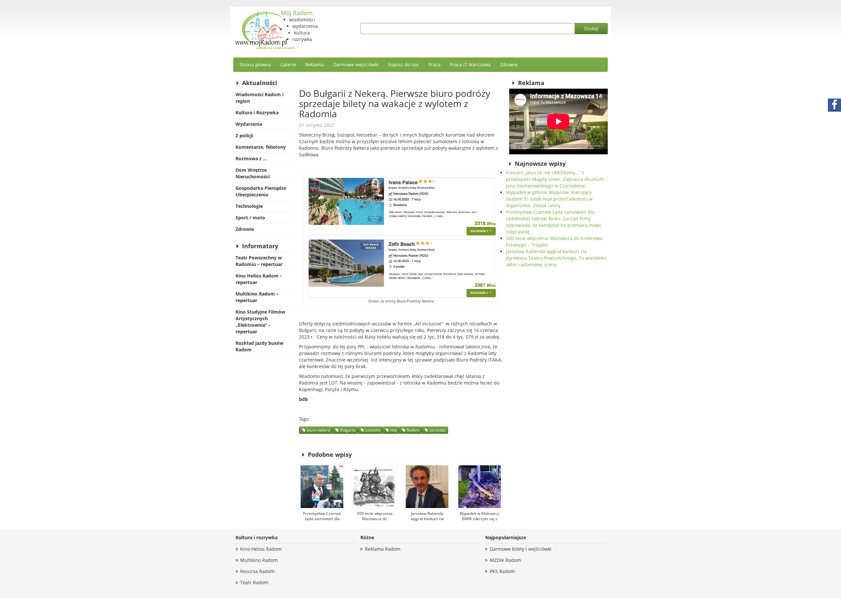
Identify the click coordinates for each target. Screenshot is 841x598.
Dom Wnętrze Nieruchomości (253, 173)
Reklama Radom (382, 549)
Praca (434, 64)
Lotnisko (372, 430)
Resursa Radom (257, 571)
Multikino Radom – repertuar (257, 297)
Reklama (314, 64)
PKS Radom (502, 571)
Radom (413, 430)
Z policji (244, 135)
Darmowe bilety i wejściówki (521, 549)
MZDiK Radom (505, 560)
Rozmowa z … (251, 158)
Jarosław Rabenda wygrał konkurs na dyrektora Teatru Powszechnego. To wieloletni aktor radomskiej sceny (556, 258)
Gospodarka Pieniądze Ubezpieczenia (261, 191)
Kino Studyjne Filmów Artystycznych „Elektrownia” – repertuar (260, 322)
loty (393, 430)
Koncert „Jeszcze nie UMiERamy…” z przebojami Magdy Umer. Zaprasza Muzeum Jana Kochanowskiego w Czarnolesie (555, 179)
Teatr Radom (254, 582)
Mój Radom (297, 13)
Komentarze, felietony (261, 147)
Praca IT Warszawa (470, 64)
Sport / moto (250, 217)
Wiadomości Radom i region (260, 97)
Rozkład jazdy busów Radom (260, 346)
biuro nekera (318, 430)
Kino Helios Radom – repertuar (259, 279)
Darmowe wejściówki (356, 64)
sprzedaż (437, 430)
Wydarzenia (249, 124)
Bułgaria (347, 430)
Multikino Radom (259, 560)
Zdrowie (509, 64)
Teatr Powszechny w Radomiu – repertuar (259, 261)
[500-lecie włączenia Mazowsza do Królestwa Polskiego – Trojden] (374, 486)
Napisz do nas (403, 64)
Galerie (288, 64)
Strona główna (255, 64)
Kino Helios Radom (261, 549)
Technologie (249, 206)
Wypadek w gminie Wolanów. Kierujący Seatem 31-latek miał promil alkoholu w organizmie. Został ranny (549, 199)
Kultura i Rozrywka (257, 112)
